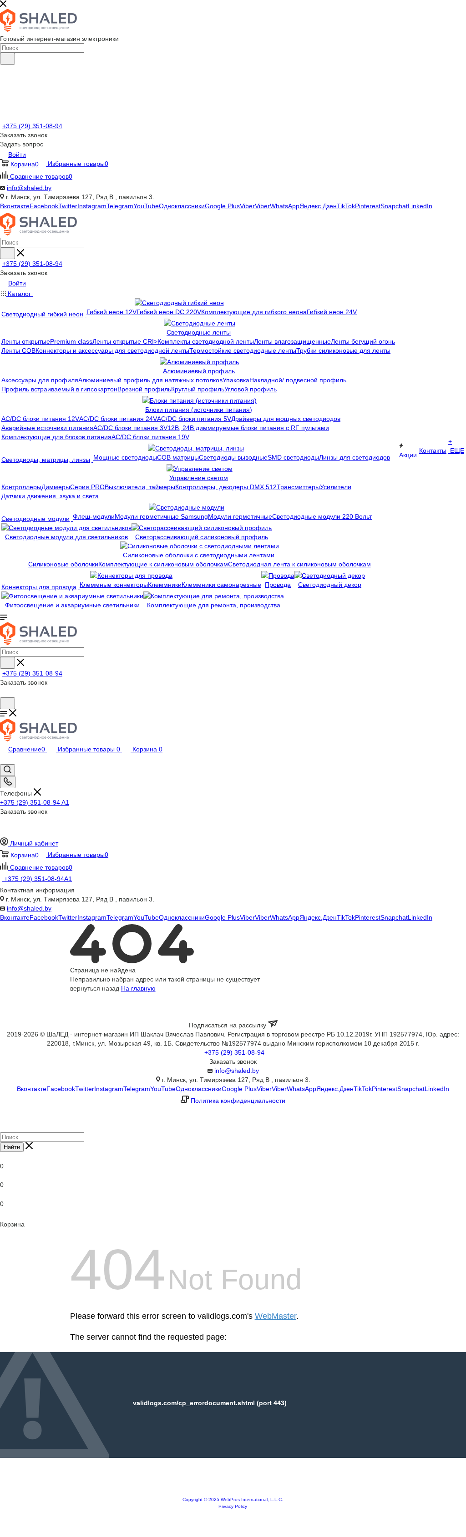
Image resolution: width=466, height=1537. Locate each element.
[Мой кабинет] (4, 692)
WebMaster (275, 1316)
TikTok (346, 206)
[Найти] (7, 59)
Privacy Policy (232, 1506)
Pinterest (367, 206)
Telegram (119, 206)
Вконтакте (15, 206)
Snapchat (394, 206)
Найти (12, 1147)
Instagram (91, 206)
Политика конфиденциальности (238, 1100)
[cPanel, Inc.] (233, 1492)
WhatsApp (284, 206)
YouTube (146, 206)
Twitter (67, 206)
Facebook (44, 206)
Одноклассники (182, 206)
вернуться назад (94, 988)
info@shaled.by (29, 187)
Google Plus (222, 206)
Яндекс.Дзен (318, 206)
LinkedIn (420, 206)
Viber (247, 206)
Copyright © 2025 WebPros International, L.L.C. (232, 1499)
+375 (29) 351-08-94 (32, 126)
